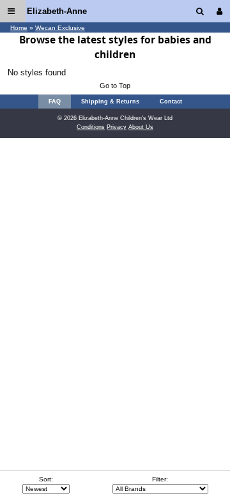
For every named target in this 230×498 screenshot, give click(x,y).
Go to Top (115, 85)
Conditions (91, 127)
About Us (140, 127)
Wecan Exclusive (60, 27)
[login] (222, 11)
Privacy (116, 127)
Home (18, 27)
